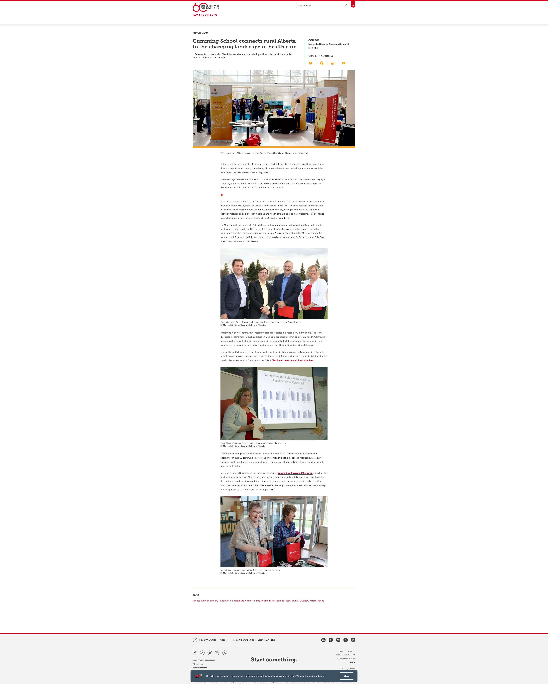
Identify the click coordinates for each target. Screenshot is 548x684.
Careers (224, 639)
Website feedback (200, 667)
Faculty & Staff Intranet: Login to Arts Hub (254, 639)
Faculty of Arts (205, 15)
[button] (312, 62)
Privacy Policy (198, 664)
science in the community (205, 600)
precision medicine (265, 600)
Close (346, 676)
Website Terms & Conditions (310, 676)
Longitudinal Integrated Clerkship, (295, 473)
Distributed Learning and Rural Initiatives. (293, 360)
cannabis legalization (287, 600)
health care (225, 600)
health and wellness (243, 600)
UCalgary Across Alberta (312, 600)
